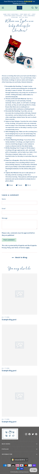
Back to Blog (21, 257)
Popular (5, 449)
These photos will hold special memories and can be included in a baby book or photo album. (21, 179)
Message (4, 218)
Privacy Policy (6, 248)
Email (3, 208)
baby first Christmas (11, 14)
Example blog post (9, 319)
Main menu (6, 444)
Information (7, 454)
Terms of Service (20, 248)
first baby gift (25, 14)
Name (4, 199)
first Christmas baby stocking (19, 15)
